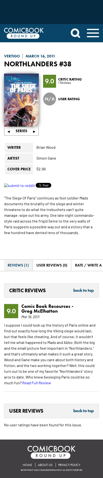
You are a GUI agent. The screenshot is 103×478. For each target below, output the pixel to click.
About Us (45, 465)
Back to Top (83, 290)
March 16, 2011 (40, 56)
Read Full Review (36, 382)
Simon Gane (46, 157)
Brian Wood (46, 147)
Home (27, 465)
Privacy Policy (69, 465)
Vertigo (12, 56)
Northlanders (30, 64)
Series (21, 131)
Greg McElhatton (39, 311)
